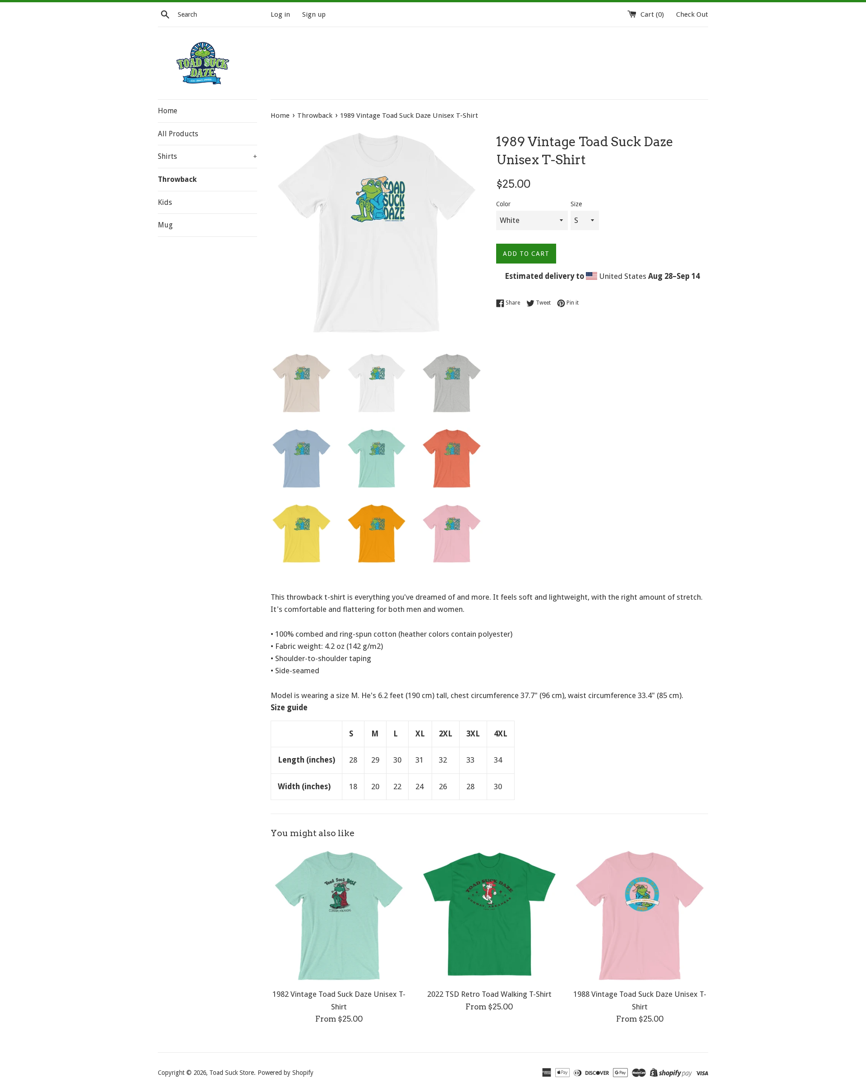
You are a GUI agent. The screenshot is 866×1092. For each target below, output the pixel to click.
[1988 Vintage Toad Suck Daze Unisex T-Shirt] (639, 915)
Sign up (314, 14)
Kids (165, 202)
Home (167, 110)
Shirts (207, 156)
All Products (178, 134)
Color (503, 204)
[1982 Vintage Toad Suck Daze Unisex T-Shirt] (339, 915)
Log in (280, 14)
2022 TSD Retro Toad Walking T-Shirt (489, 994)
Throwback (177, 179)
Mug (165, 225)
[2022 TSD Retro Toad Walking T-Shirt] (489, 915)
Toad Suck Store (231, 1072)
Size (576, 204)
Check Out (692, 14)
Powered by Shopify (285, 1072)
